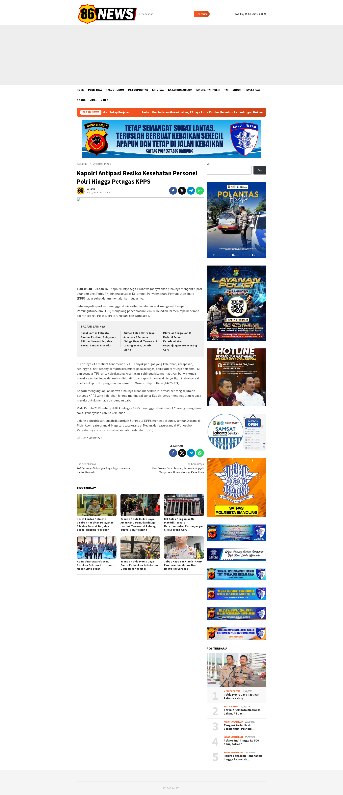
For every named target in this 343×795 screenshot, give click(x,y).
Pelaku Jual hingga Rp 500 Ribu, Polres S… (241, 742)
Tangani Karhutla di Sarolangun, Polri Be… (239, 727)
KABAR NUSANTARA (233, 721)
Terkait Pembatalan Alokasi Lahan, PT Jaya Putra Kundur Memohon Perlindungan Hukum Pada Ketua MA (174, 112)
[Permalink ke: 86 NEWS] (81, 190)
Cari (209, 163)
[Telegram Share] (191, 191)
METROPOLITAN (232, 691)
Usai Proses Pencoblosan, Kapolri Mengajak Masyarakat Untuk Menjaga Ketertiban (178, 468)
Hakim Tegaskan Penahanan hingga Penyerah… (243, 757)
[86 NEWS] (108, 14)
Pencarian (202, 14)
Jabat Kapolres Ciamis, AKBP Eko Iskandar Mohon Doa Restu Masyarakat (183, 565)
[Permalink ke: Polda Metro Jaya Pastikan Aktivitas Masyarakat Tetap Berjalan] (236, 670)
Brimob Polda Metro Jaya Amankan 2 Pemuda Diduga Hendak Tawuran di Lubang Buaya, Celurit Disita (140, 341)
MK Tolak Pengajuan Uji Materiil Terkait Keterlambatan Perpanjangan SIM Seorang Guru (180, 341)
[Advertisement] (171, 55)
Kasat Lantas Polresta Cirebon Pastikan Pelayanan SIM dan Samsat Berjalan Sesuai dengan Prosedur (95, 524)
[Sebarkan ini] (173, 191)
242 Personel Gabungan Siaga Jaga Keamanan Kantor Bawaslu (104, 468)
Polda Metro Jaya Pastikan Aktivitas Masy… (241, 696)
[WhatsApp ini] (200, 191)
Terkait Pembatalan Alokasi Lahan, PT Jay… (242, 711)
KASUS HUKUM (231, 706)
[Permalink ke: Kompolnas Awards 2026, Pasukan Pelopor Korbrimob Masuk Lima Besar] (97, 547)
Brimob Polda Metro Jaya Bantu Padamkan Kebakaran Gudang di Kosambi (139, 565)
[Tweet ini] (182, 191)
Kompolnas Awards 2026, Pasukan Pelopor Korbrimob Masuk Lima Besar (95, 565)
